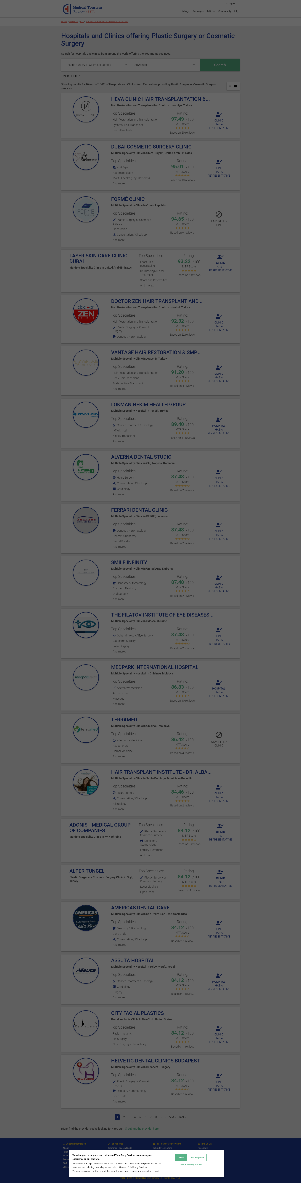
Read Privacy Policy (191, 1164)
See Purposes (197, 1157)
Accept (181, 1157)
